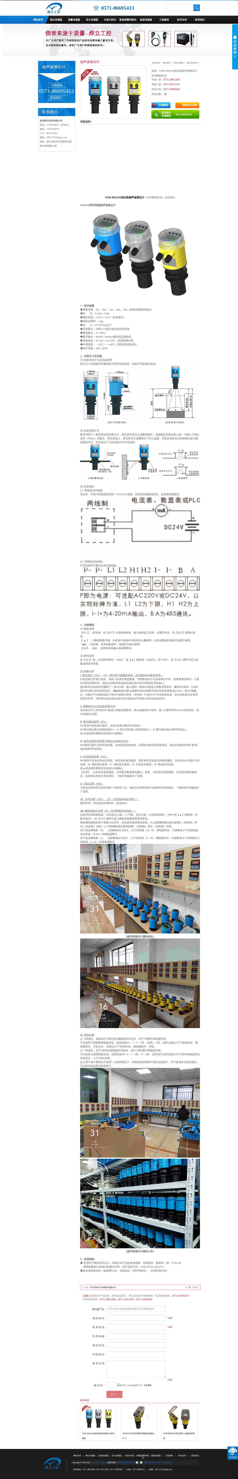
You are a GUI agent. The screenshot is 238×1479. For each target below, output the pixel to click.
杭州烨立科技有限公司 (125, 1462)
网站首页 (38, 19)
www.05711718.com (99, 1462)
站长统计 (167, 1462)
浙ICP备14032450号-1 (153, 1462)
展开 (235, 49)
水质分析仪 (110, 19)
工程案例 (164, 19)
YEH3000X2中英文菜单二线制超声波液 (179, 1435)
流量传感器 (74, 19)
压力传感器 (92, 19)
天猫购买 (163, 105)
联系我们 (200, 19)
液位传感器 (56, 19)
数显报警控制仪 (127, 19)
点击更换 (147, 1385)
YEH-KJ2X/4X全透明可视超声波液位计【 (138, 1435)
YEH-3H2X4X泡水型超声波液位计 (124, 197)
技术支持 (182, 19)
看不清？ (122, 1385)
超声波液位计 (192, 63)
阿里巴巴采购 (190, 105)
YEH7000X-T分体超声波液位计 (103, 1287)
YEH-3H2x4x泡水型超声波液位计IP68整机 (98, 1435)
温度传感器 (146, 19)
